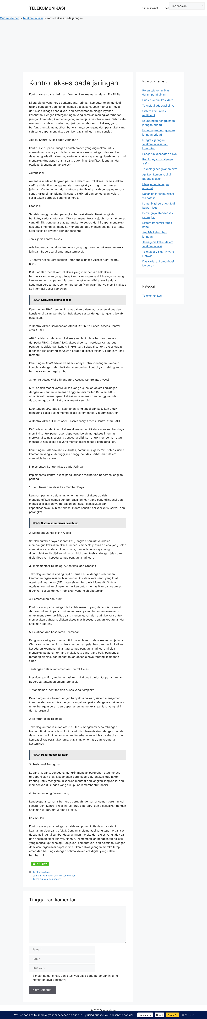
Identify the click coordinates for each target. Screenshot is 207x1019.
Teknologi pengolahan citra (159, 169)
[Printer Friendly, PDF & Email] (40, 864)
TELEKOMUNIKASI (47, 8)
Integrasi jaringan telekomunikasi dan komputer (155, 144)
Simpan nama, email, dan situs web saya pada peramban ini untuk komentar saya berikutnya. (76, 978)
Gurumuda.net (150, 8)
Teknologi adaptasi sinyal (158, 105)
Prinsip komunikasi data (157, 100)
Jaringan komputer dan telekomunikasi (54, 875)
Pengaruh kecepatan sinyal (159, 154)
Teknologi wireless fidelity (47, 879)
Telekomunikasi (41, 872)
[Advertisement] (103, 44)
